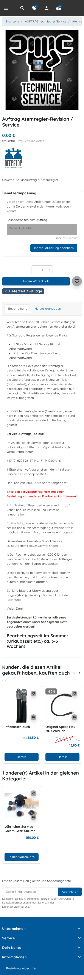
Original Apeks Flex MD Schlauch (60, 729)
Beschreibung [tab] (17, 309)
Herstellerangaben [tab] (48, 309)
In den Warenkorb (36, 281)
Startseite (12, 21)
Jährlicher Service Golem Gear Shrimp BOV (20, 830)
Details (21, 757)
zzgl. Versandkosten (31, 141)
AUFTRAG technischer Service (45, 21)
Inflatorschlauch (17, 727)
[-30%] (62, 705)
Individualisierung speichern (54, 248)
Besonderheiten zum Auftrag (27, 220)
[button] (22, 8)
